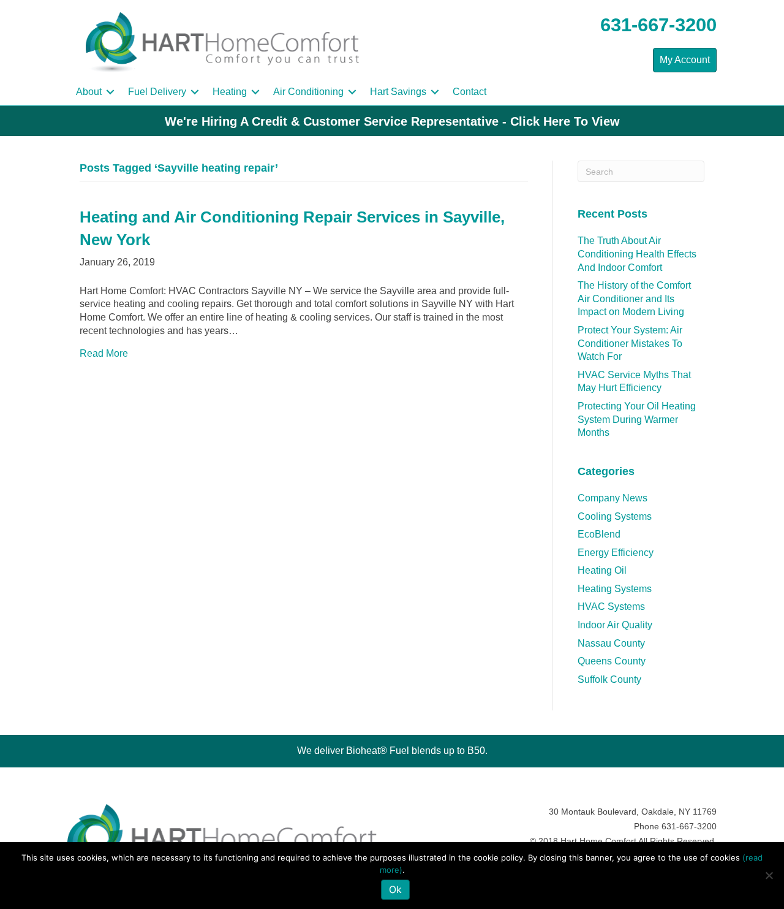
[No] (769, 875)
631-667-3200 (658, 25)
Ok (395, 889)
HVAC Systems (611, 606)
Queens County (612, 661)
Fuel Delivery (157, 91)
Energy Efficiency (616, 552)
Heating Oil (602, 570)
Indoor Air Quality (615, 625)
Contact (469, 91)
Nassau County (611, 643)
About (89, 91)
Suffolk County (609, 679)
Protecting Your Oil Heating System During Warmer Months (637, 419)
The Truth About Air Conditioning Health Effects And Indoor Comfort (637, 253)
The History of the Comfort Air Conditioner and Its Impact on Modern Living (634, 298)
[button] (110, 91)
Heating (230, 91)
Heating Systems (615, 589)
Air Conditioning (308, 91)
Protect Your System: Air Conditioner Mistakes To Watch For (630, 343)
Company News (612, 498)
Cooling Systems (615, 516)
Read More (104, 353)
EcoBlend (599, 534)
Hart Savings (398, 91)
